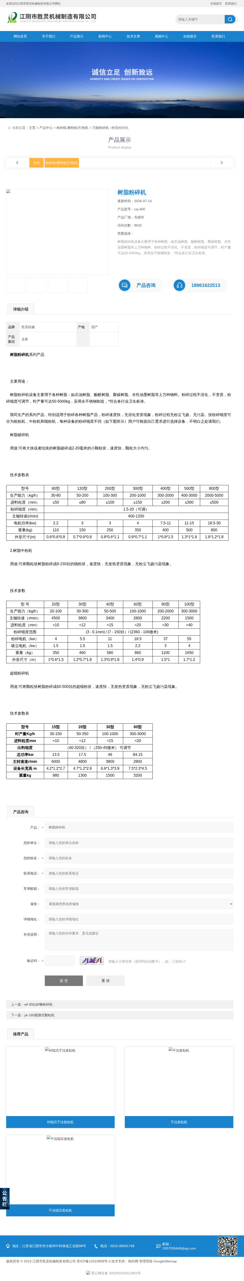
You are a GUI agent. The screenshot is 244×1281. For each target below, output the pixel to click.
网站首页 (20, 36)
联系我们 (231, 3)
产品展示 (76, 36)
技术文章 (133, 36)
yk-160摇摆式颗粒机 (39, 1015)
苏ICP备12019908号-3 (94, 1261)
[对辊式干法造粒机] (60, 1082)
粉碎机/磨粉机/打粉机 (72, 128)
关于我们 (48, 36)
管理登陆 (145, 1261)
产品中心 (46, 128)
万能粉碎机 (100, 128)
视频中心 (161, 36)
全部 (36, 163)
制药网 (133, 1261)
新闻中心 (105, 36)
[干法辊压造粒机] (60, 1171)
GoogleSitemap (165, 1261)
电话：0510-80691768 (117, 1246)
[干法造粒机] (179, 1082)
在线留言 (216, 3)
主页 (32, 128)
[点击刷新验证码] (92, 961)
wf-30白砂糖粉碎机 (38, 1004)
